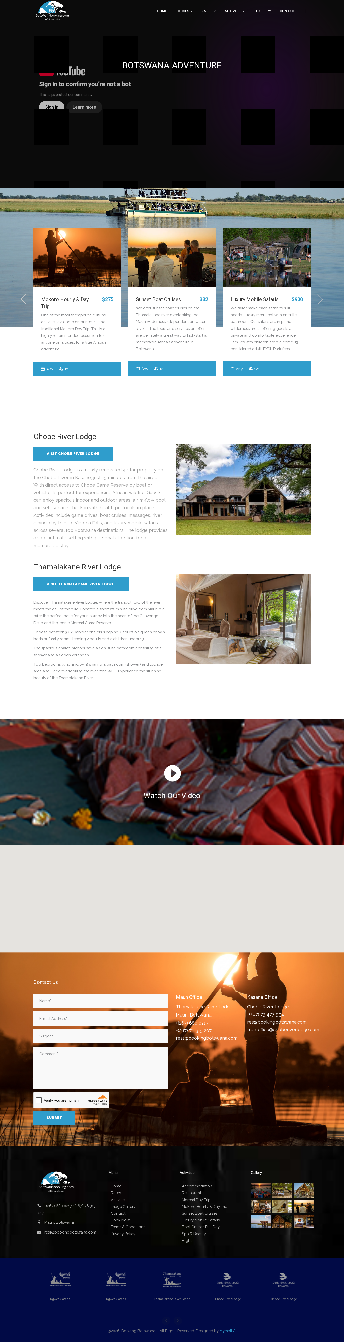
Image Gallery (123, 1206)
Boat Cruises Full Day (201, 1227)
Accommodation (197, 1186)
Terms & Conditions (128, 1227)
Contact (118, 1213)
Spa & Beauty (194, 1233)
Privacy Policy (123, 1233)
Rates (116, 1193)
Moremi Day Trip (196, 1200)
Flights (187, 1240)
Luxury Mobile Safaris (255, 299)
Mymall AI (228, 1331)
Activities (118, 1200)
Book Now (120, 1220)
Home (116, 1186)
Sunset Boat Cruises (158, 299)
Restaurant (191, 1193)
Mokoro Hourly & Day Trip (204, 1206)
